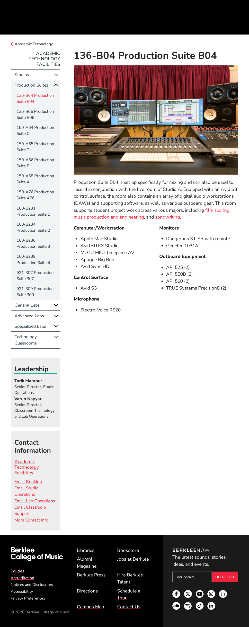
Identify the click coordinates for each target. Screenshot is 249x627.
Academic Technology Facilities (44, 59)
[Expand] (56, 74)
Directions (87, 591)
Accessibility (22, 591)
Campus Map (90, 607)
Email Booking (28, 482)
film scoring (217, 210)
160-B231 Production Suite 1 (33, 211)
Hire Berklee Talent (130, 578)
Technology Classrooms (26, 340)
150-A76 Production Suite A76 (35, 195)
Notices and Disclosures (32, 584)
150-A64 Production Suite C (35, 130)
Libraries (85, 550)
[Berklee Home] (37, 554)
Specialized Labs (30, 326)
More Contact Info (31, 520)
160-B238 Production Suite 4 (33, 259)
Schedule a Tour (128, 594)
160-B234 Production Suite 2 (33, 227)
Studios (22, 75)
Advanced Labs (29, 316)
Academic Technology (34, 44)
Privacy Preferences (28, 598)
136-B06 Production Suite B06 (35, 114)
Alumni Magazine (87, 562)
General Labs (27, 305)
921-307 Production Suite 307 (35, 276)
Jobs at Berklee (133, 559)
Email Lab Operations (34, 501)
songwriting (167, 217)
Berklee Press (91, 575)
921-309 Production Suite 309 (35, 292)
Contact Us (128, 607)
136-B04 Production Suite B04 (35, 98)
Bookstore (128, 550)
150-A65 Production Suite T (35, 147)
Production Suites (31, 85)
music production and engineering (109, 217)
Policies (17, 571)
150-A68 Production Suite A (35, 179)
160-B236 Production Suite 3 (33, 243)
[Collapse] (56, 85)
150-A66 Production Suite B (35, 163)
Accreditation (22, 578)
